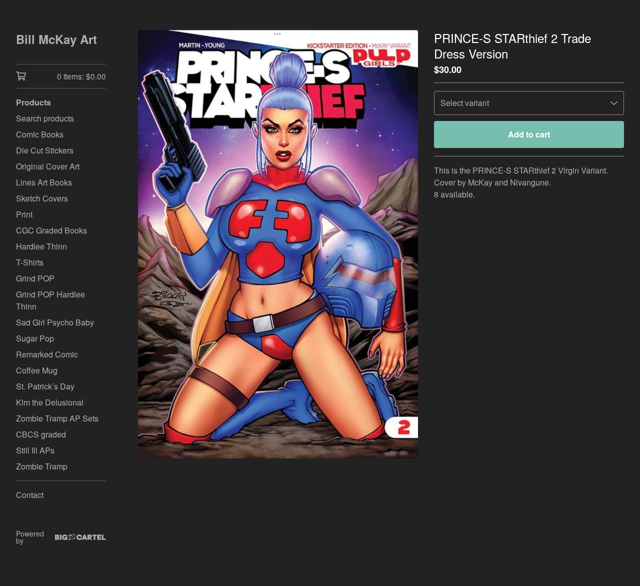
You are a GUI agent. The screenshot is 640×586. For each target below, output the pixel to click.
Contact (30, 494)
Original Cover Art (48, 166)
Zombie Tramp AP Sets (57, 418)
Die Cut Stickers (45, 150)
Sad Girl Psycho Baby (55, 322)
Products (33, 102)
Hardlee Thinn (41, 246)
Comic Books (40, 134)
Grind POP (35, 278)
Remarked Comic (47, 354)
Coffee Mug (37, 370)
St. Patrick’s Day (45, 386)
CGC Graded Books (51, 230)
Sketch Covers (42, 198)
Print (24, 214)
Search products (45, 118)
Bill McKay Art (56, 39)
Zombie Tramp (42, 466)
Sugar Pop (35, 338)
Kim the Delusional (50, 402)
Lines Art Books (44, 182)
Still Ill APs (35, 450)
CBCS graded (41, 434)
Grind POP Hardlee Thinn (50, 300)
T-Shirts (30, 262)
